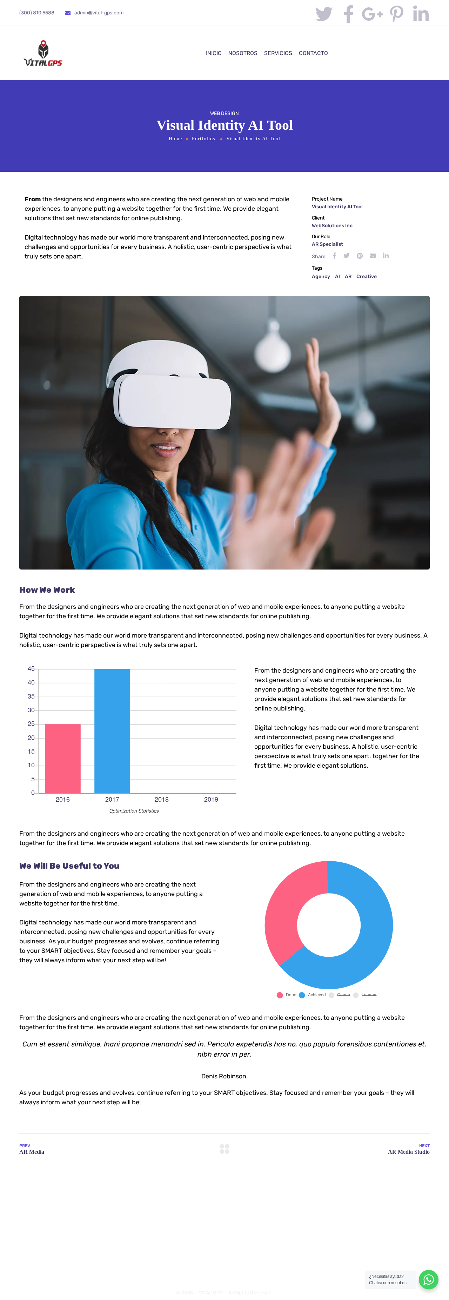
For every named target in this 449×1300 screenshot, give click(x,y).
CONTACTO (313, 53)
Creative (366, 276)
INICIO (214, 53)
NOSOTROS (242, 53)
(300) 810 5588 (36, 13)
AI (337, 276)
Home (175, 138)
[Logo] (43, 53)
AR (348, 276)
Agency (321, 276)
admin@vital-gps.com (98, 13)
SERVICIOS (278, 53)
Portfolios (203, 138)
